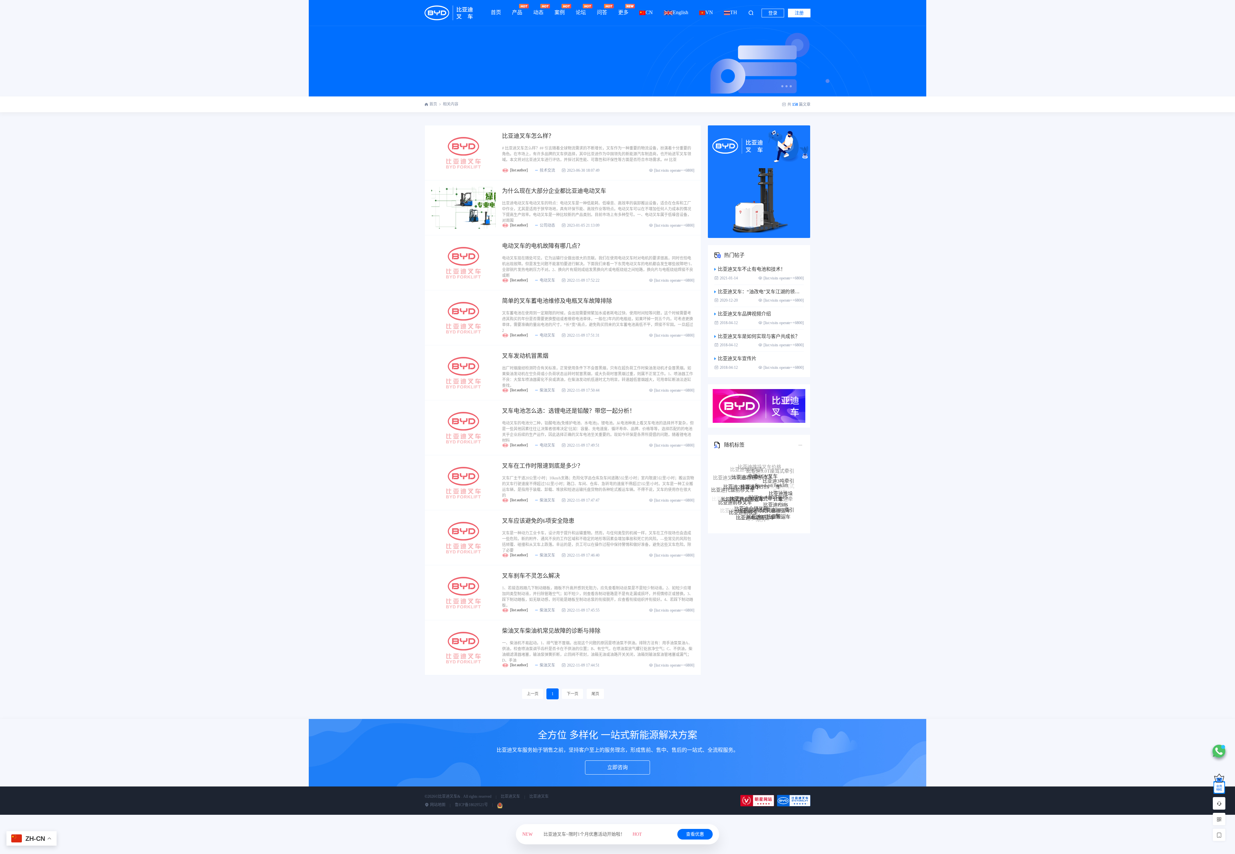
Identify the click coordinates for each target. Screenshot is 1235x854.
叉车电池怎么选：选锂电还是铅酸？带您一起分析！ (568, 411)
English (680, 12)
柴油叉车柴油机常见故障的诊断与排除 (551, 631)
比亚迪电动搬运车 (755, 497)
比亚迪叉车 (510, 796)
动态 (538, 12)
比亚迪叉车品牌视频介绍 (744, 313)
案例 (559, 12)
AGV (761, 508)
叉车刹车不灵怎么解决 (531, 576)
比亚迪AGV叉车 (737, 502)
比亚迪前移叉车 (735, 489)
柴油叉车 (547, 390)
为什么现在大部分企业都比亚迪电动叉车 (554, 191)
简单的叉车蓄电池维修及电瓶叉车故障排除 (557, 301)
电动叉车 (547, 280)
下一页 (572, 694)
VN (709, 12)
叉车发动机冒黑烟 (525, 356)
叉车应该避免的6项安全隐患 (538, 521)
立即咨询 (617, 767)
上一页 (532, 694)
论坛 (581, 12)
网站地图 (437, 805)
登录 (772, 13)
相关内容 (450, 104)
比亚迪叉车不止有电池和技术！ (751, 269)
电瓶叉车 (752, 515)
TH (733, 12)
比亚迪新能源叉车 (734, 506)
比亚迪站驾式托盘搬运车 (764, 486)
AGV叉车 (748, 506)
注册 (799, 13)
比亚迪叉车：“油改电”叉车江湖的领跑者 (761, 291)
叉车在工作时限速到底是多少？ (542, 466)
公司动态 (547, 225)
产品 (517, 12)
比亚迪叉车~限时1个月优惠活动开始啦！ (582, 834)
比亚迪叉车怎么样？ (528, 136)
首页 (496, 12)
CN (649, 12)
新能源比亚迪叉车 (763, 519)
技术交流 (547, 170)
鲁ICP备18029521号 (471, 805)
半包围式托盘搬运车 (742, 480)
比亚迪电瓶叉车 (741, 511)
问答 (602, 12)
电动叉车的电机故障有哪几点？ (542, 246)
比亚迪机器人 (773, 507)
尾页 (595, 694)
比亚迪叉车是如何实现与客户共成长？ (759, 336)
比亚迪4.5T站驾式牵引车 (755, 475)
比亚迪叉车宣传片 (737, 358)
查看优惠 (695, 834)
